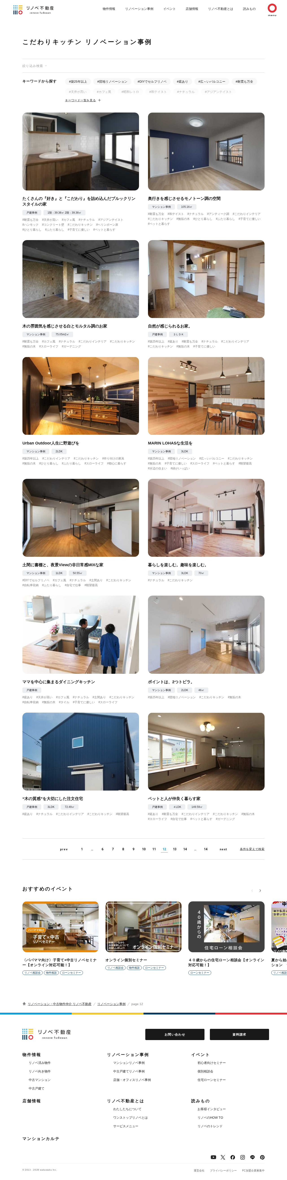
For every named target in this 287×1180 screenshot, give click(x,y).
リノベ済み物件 (40, 1062)
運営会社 (199, 1170)
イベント (169, 9)
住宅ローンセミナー (212, 1079)
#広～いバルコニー (211, 81)
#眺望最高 (245, 463)
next (223, 849)
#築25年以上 (78, 81)
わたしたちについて (127, 1109)
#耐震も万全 (244, 81)
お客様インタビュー (212, 1109)
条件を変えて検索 (252, 849)
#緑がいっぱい (180, 468)
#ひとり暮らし (31, 229)
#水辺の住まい (157, 468)
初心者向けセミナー (212, 1062)
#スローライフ (48, 346)
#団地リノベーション (112, 81)
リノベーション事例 (139, 9)
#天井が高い (78, 92)
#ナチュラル (186, 92)
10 (144, 849)
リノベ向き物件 (40, 1071)
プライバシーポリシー (223, 1170)
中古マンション (40, 1079)
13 (174, 849)
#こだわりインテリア (247, 213)
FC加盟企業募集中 (253, 1170)
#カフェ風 (104, 92)
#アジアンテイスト (218, 92)
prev (64, 849)
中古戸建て (36, 1088)
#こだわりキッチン (80, 224)
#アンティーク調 (218, 213)
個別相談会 (205, 1071)
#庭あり (182, 81)
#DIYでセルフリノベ (152, 81)
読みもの (249, 9)
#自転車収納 (30, 585)
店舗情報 (192, 9)
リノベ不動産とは (220, 9)
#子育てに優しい (79, 229)
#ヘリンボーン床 (107, 224)
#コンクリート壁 (53, 224)
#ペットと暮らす (104, 229)
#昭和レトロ (130, 92)
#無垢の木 (183, 218)
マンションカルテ (41, 1138)
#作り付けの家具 (113, 458)
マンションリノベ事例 (129, 1062)
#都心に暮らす (116, 463)
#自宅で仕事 (73, 585)
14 (185, 849)
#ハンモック (30, 224)
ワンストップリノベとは (130, 1117)
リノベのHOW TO (210, 1117)
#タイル (64, 702)
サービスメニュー (125, 1126)
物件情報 (109, 9)
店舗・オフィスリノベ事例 (132, 1079)
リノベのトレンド (210, 1126)
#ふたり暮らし (54, 229)
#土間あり (96, 580)
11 (154, 849)
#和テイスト (158, 92)
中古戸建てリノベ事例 (129, 1071)
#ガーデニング (71, 346)
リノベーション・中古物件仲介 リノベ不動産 (59, 1004)
